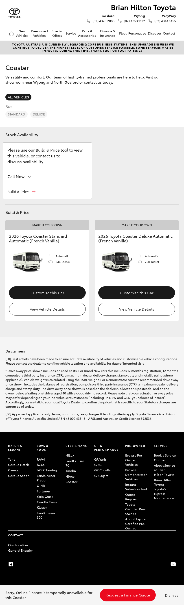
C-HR (41, 485)
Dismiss (171, 595)
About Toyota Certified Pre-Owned (135, 523)
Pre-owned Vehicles (39, 33)
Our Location (18, 545)
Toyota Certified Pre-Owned (135, 509)
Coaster (71, 481)
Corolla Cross (47, 502)
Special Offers (57, 33)
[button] (21, 191)
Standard (16, 114)
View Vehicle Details (47, 308)
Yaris (11, 459)
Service (71, 33)
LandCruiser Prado (46, 477)
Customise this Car (47, 292)
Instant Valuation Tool (136, 486)
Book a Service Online (165, 457)
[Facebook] (10, 564)
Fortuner (43, 491)
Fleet (123, 33)
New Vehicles (22, 33)
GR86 (98, 464)
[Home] (11, 33)
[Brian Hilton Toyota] (14, 13)
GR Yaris (100, 459)
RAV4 (41, 459)
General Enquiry (20, 550)
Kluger (42, 507)
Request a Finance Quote (127, 594)
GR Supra (101, 475)
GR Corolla (102, 470)
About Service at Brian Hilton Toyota (164, 470)
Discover (154, 33)
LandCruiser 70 (75, 463)
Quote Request (131, 496)
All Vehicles (18, 97)
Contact (169, 33)
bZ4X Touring (47, 470)
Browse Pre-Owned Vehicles (134, 460)
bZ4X (41, 464)
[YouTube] (173, 564)
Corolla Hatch (18, 464)
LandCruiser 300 (46, 515)
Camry (13, 470)
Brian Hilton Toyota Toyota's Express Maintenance (164, 489)
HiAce (70, 476)
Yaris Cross (45, 496)
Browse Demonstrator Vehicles (136, 474)
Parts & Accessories (87, 33)
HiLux (70, 455)
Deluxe (39, 114)
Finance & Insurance (107, 33)
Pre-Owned (135, 446)
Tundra (71, 470)
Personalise (137, 33)
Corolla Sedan (19, 475)
